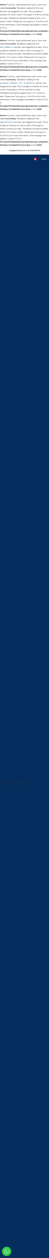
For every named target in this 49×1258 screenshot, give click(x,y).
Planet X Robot (14, 783)
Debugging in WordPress (34, 21)
